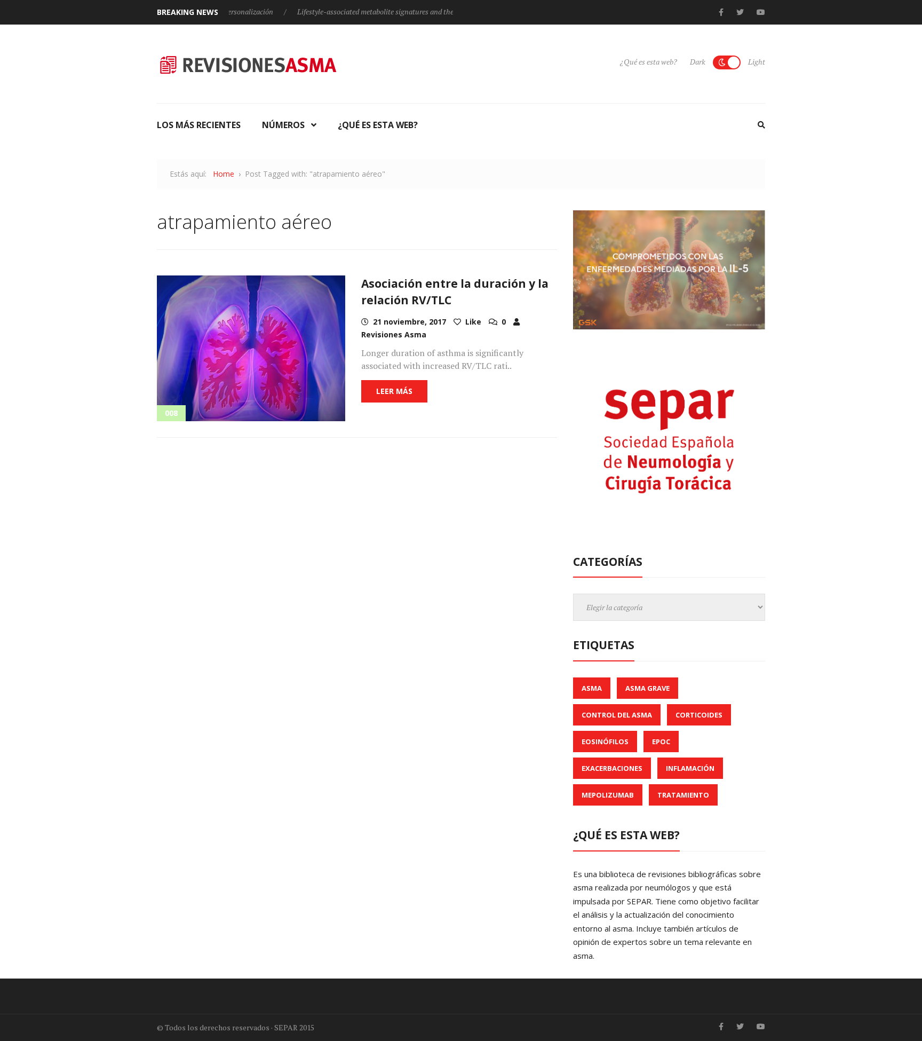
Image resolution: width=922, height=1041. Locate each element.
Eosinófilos (605, 741)
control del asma (617, 715)
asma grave (647, 688)
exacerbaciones (612, 768)
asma (592, 688)
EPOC (661, 741)
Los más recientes (199, 125)
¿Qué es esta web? (648, 62)
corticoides (698, 715)
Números (283, 125)
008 (171, 413)
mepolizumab (608, 795)
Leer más (394, 391)
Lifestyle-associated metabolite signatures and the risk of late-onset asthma (391, 11)
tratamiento (683, 795)
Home (223, 174)
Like (472, 322)
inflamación (690, 768)
